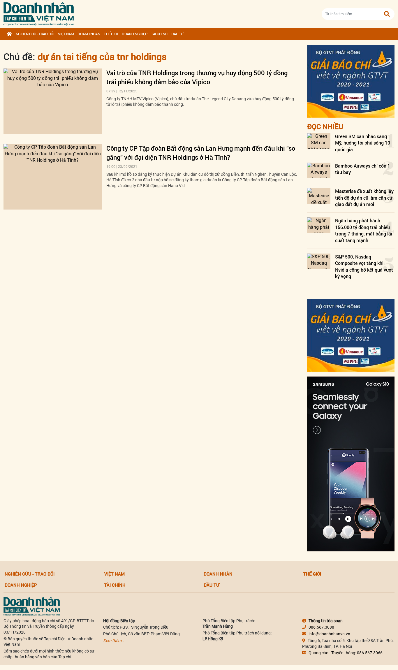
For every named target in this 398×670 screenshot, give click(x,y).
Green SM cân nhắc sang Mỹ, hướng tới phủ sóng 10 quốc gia (362, 142)
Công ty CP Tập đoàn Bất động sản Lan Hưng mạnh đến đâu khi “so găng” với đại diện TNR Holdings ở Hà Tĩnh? (200, 152)
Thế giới (111, 34)
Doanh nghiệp (134, 34)
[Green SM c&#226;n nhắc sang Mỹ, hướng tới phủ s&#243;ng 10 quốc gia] (318, 141)
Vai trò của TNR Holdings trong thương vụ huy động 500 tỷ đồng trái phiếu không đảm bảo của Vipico (197, 77)
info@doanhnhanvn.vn (329, 634)
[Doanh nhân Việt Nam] (31, 606)
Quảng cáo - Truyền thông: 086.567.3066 (346, 652)
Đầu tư (177, 34)
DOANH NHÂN (89, 34)
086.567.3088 (321, 627)
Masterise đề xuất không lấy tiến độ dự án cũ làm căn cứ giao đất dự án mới (364, 197)
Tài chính (159, 34)
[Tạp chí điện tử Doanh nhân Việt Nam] (38, 12)
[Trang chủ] (9, 34)
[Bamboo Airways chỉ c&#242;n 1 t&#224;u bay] (318, 170)
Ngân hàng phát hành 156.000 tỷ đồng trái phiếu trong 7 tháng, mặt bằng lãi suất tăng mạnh (363, 230)
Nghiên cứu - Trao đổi (35, 34)
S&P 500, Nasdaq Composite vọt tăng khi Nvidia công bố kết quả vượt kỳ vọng (364, 266)
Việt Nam (66, 34)
